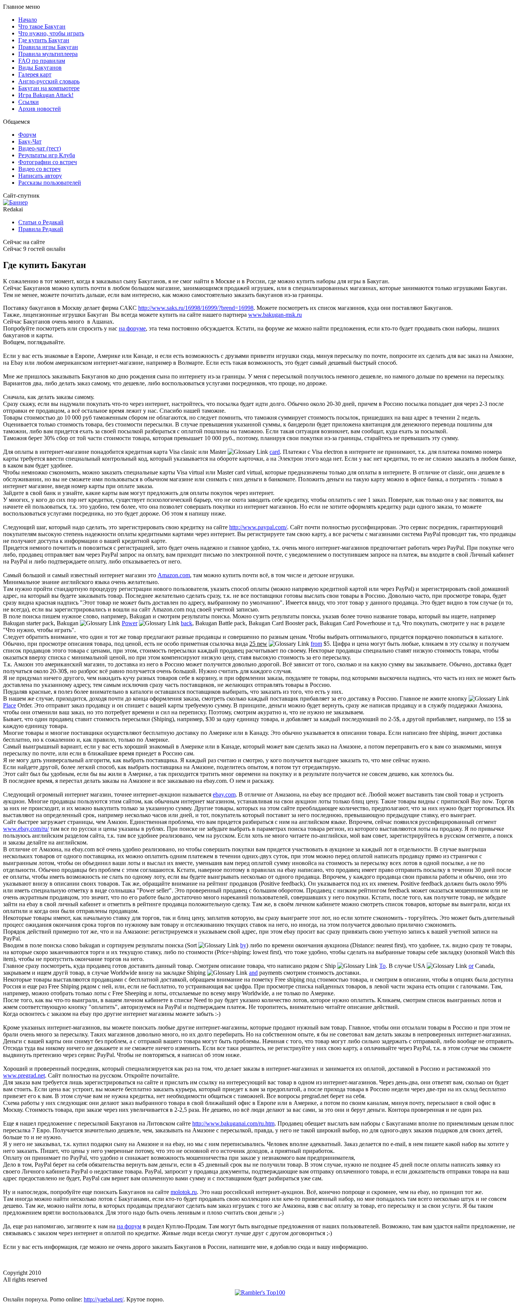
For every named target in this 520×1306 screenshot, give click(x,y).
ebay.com (224, 794)
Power (129, 623)
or (471, 966)
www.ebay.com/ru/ (26, 828)
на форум (129, 1226)
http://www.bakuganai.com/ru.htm (233, 1123)
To (382, 966)
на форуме (132, 328)
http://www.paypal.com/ (258, 527)
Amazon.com (174, 575)
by (243, 945)
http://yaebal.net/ (103, 1299)
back (186, 623)
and (253, 972)
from (316, 643)
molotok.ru (184, 1192)
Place (9, 705)
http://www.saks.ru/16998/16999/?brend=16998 (196, 308)
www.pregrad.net (24, 1075)
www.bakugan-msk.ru (275, 314)
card (275, 452)
